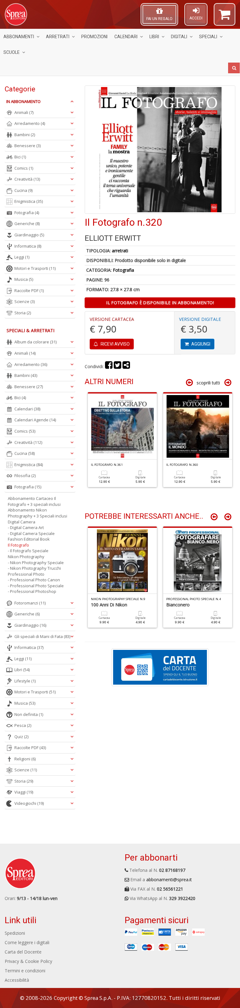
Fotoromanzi (30, 603)
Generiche (27, 223)
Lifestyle (25, 681)
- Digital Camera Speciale (31, 533)
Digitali (179, 36)
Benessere (27, 145)
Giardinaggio (29, 235)
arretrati (120, 251)
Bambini (24, 134)
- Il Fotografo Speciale (28, 550)
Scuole (11, 52)
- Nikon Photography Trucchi (34, 568)
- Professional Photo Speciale (36, 586)
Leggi (21, 257)
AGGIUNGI (200, 344)
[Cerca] (234, 68)
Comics (23, 168)
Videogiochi (29, 803)
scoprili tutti (208, 383)
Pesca (22, 725)
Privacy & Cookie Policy (28, 961)
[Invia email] (126, 366)
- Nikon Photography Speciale (36, 562)
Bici (20, 157)
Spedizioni (15, 933)
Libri (154, 36)
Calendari (126, 36)
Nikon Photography (26, 556)
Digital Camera (21, 522)
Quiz (21, 736)
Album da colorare (35, 342)
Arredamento (29, 123)
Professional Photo (26, 574)
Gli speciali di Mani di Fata (42, 636)
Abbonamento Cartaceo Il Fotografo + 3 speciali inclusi (34, 501)
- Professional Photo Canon (34, 580)
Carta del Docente (23, 952)
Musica (23, 279)
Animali (23, 112)
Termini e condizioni (25, 971)
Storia (22, 313)
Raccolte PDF (29, 290)
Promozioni (94, 36)
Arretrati (57, 36)
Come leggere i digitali (27, 942)
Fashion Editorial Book (29, 539)
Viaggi (23, 792)
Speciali (208, 36)
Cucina (23, 190)
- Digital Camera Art (26, 527)
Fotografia (123, 270)
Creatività (27, 179)
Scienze (24, 301)
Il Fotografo (18, 545)
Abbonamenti (18, 36)
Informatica (27, 246)
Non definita (28, 714)
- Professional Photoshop (32, 591)
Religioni (25, 759)
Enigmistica (28, 201)
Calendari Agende (35, 420)
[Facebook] (108, 366)
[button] (224, 17)
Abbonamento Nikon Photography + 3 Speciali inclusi (37, 513)
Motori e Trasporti (35, 268)
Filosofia (25, 475)
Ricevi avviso (115, 344)
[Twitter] (117, 366)
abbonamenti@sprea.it (169, 879)
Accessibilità (17, 980)
